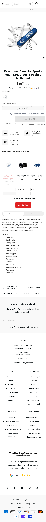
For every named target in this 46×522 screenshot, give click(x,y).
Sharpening (34, 425)
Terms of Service (15, 504)
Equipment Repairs (34, 437)
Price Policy (34, 396)
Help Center (34, 371)
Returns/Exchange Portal (34, 377)
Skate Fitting (34, 421)
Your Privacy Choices (23, 507)
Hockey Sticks (12, 377)
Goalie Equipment (11, 384)
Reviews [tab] (34, 214)
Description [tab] (13, 214)
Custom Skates (34, 433)
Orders (34, 381)
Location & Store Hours (11, 421)
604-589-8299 (23, 359)
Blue (5, 97)
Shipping (34, 384)
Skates (11, 381)
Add (23, 193)
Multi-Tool (23, 108)
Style (9, 103)
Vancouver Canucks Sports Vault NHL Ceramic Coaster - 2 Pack (37, 176)
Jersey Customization (34, 417)
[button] (23, 88)
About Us (11, 417)
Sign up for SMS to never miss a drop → (23, 327)
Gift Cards (11, 400)
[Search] (30, 4)
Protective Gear (12, 388)
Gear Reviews (12, 425)
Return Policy (34, 388)
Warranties (34, 392)
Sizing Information (34, 400)
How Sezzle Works (34, 404)
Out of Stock (9, 193)
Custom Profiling (34, 429)
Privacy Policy (30, 504)
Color (6, 91)
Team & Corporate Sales (12, 429)
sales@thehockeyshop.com (23, 363)
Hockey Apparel (12, 392)
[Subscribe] (42, 320)
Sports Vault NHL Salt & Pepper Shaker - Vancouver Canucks (23, 176)
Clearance (11, 396)
